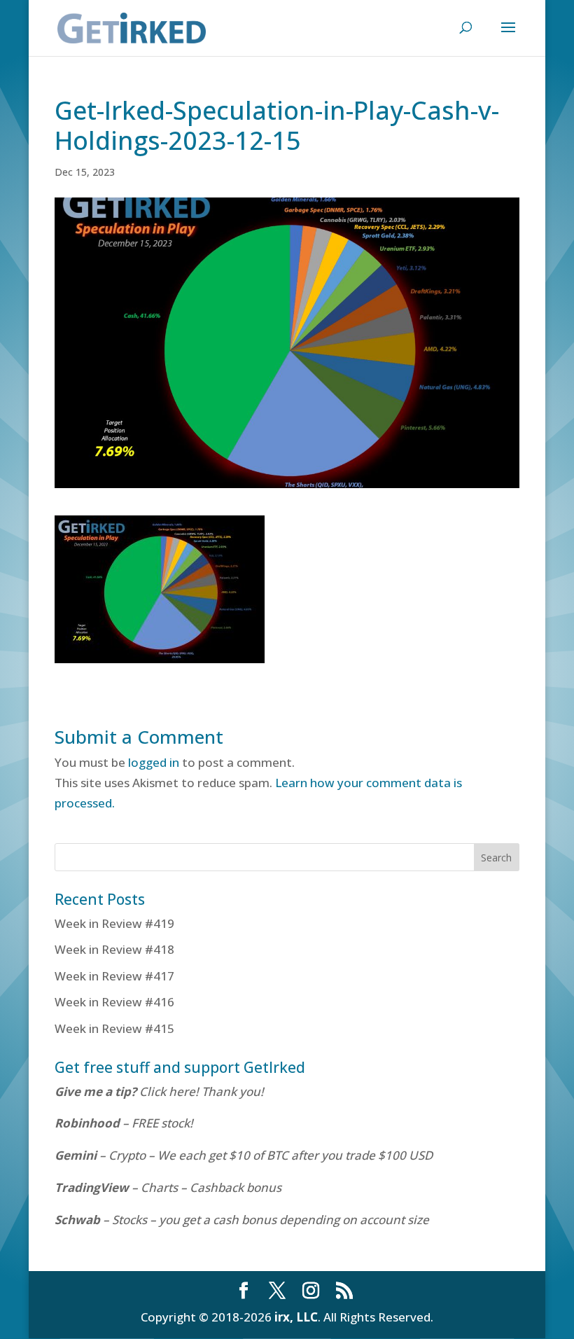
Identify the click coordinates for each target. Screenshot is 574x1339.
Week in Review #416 (114, 1002)
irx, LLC (296, 1317)
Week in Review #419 (114, 923)
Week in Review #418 (114, 949)
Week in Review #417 (114, 976)
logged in (153, 762)
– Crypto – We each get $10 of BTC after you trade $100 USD (245, 1155)
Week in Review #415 (114, 1028)
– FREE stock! (124, 1123)
